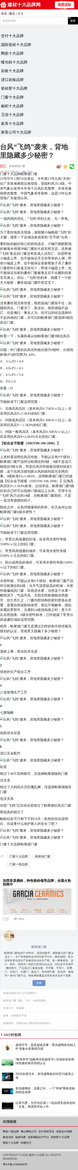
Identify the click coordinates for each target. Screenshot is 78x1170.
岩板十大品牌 (12, 71)
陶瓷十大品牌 (12, 53)
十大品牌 (65, 19)
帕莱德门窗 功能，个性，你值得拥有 (24, 1000)
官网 (39, 983)
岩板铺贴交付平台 (38, 1137)
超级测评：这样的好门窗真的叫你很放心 (27, 1023)
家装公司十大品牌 (16, 132)
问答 (63, 10)
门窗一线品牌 (18, 864)
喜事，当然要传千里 (15, 1015)
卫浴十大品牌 (12, 115)
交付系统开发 (46, 1131)
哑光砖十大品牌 (14, 62)
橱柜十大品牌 (12, 106)
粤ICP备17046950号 (15, 1164)
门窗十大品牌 (12, 97)
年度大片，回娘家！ (15, 1008)
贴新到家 (20, 1137)
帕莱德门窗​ (42, 856)
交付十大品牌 (12, 36)
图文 (12, 13)
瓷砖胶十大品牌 (14, 88)
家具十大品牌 (12, 123)
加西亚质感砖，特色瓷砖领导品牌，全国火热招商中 (37, 882)
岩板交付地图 (64, 1131)
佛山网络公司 (29, 1131)
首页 (4, 13)
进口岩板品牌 (12, 80)
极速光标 (8, 1137)
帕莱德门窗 (18, 166)
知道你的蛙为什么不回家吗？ (20, 993)
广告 (5, 919)
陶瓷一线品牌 (11, 1131)
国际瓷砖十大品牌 (16, 45)
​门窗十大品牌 (18, 856)
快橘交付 (26, 1142)
